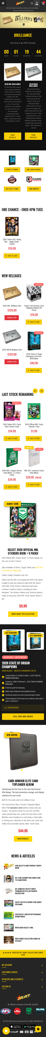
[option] (23, 20)
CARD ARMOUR (34, 189)
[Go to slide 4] (25, 539)
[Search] (32, 3)
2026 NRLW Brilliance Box (12, 350)
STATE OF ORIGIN (12, 170)
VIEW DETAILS (12, 136)
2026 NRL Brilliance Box (12, 306)
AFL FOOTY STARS (12, 189)
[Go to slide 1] (18, 539)
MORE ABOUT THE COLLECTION (23, 614)
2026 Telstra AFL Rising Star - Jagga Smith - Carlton (12, 241)
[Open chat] (38, 1029)
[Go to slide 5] (27, 539)
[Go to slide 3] (23, 539)
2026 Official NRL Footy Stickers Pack (34, 425)
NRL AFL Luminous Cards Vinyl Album (34, 472)
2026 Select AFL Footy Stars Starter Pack (12, 425)
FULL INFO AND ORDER (23, 716)
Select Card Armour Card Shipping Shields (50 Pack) (34, 308)
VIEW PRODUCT (23, 839)
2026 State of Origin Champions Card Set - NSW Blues (34, 356)
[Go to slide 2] (20, 539)
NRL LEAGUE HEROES (34, 170)
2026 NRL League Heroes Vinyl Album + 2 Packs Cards (12, 473)
